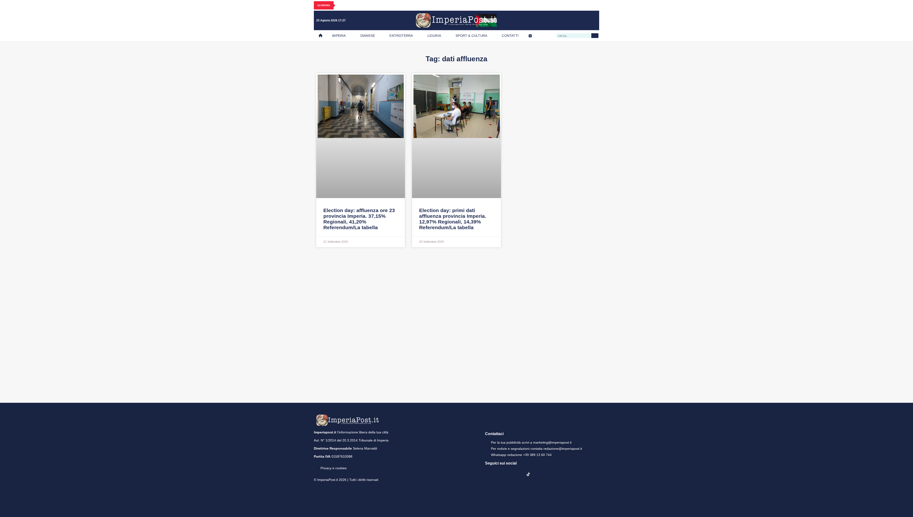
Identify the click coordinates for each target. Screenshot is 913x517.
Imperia (339, 36)
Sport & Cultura (471, 36)
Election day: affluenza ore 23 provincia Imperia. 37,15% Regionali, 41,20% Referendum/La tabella (359, 219)
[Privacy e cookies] (316, 465)
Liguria (434, 36)
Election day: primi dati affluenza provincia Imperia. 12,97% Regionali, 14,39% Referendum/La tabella (452, 219)
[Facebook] (553, 20)
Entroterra (401, 36)
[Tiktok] (592, 20)
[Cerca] (594, 35)
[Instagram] (563, 20)
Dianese (367, 36)
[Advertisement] (456, 324)
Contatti (510, 36)
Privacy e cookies (334, 468)
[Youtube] (573, 20)
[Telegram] (582, 20)
